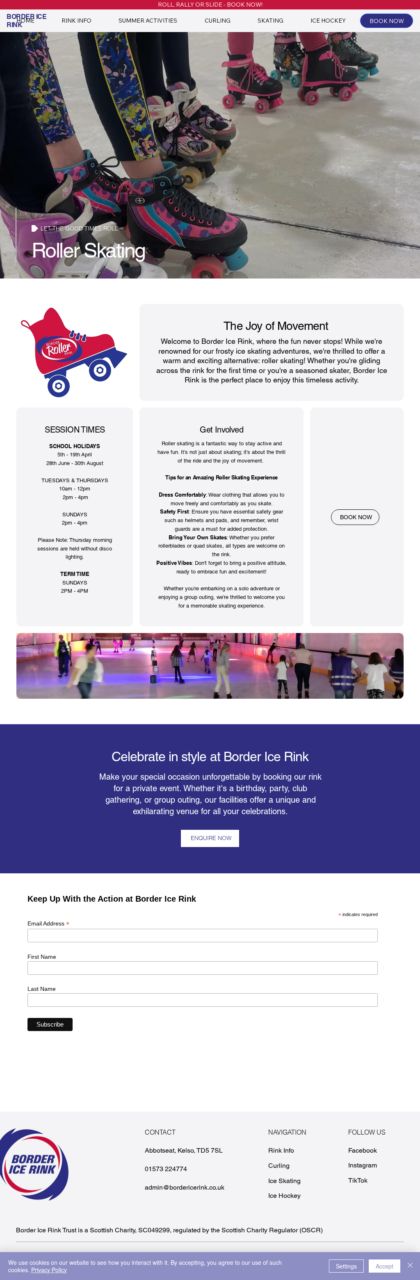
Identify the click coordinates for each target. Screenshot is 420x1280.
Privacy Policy (49, 1270)
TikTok (358, 1180)
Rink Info (281, 1150)
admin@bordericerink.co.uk (184, 1187)
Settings (346, 1266)
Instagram (362, 1165)
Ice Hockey (284, 1195)
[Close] (410, 1266)
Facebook (362, 1150)
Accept (384, 1266)
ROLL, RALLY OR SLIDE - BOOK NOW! (210, 4)
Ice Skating (284, 1181)
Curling (279, 1165)
